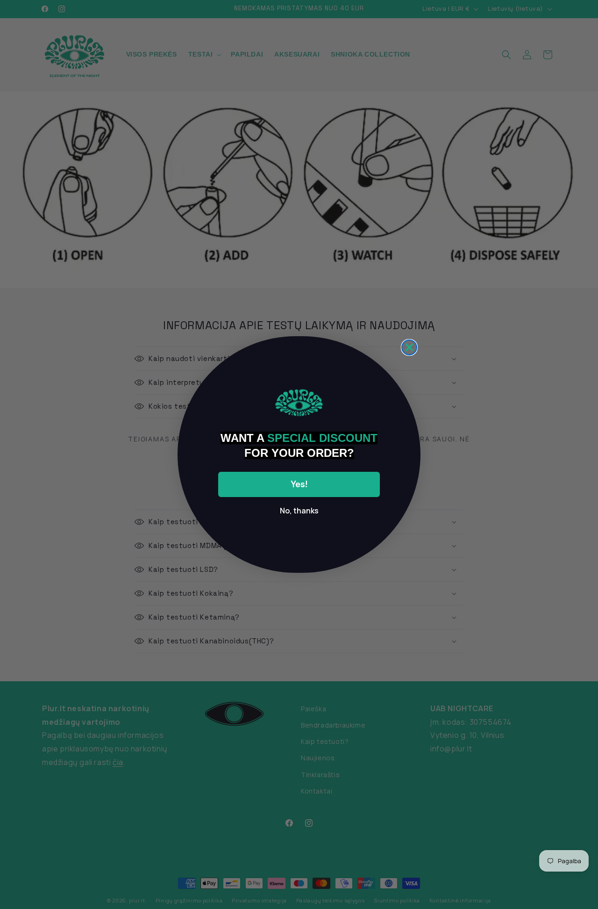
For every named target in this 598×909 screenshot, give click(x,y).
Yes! (299, 484)
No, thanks (299, 510)
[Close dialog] (409, 347)
